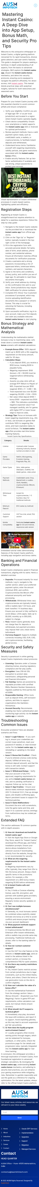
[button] (35, 5)
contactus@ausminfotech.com (14, 1172)
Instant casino (17, 83)
